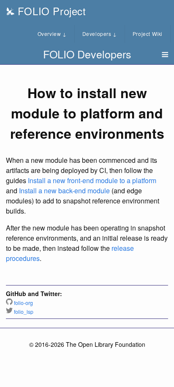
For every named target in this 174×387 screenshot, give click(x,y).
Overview (52, 33)
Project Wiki (148, 33)
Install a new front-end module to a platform (92, 180)
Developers (99, 33)
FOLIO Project (50, 10)
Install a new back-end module (64, 190)
